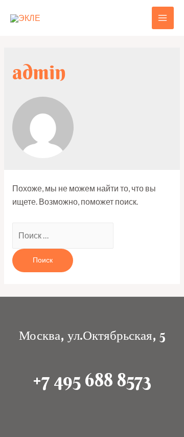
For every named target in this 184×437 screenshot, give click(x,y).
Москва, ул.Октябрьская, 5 (92, 335)
